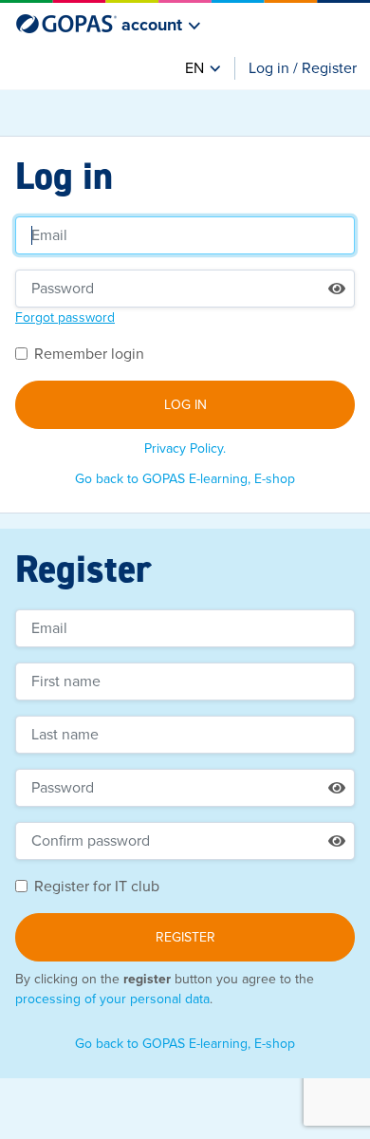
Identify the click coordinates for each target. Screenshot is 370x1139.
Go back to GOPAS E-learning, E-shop (185, 479)
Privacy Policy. (185, 448)
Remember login (89, 354)
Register (185, 937)
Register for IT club (96, 886)
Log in (185, 405)
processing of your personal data (112, 999)
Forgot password (65, 317)
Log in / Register (303, 68)
